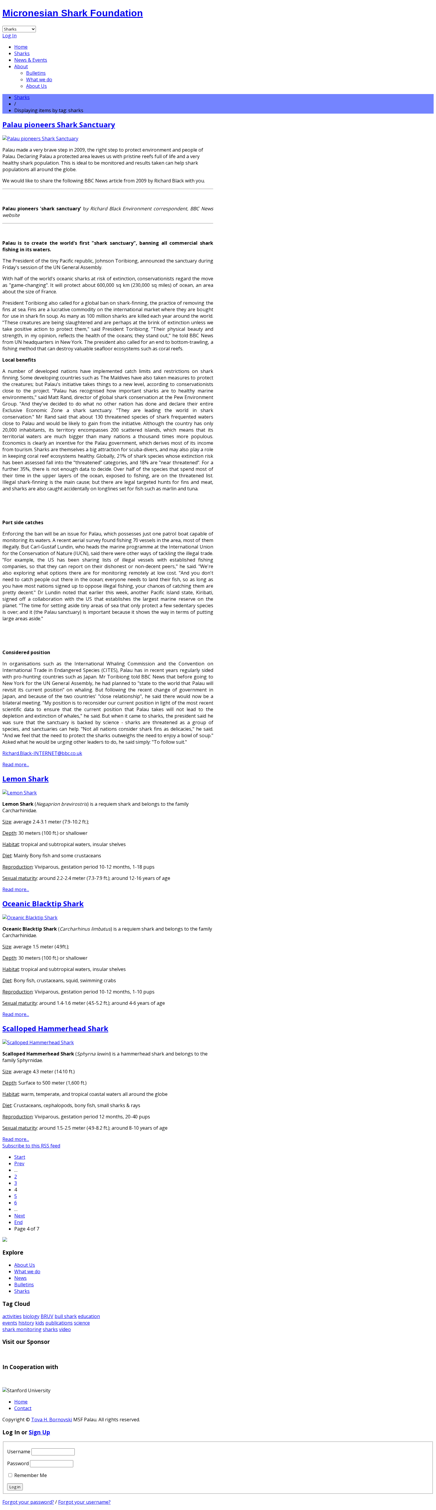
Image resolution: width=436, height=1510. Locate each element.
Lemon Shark (25, 778)
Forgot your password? (28, 1502)
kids (39, 1323)
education (89, 1316)
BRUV (47, 1316)
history (26, 1323)
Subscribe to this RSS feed (31, 1145)
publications (59, 1323)
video (65, 1329)
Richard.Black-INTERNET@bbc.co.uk (42, 753)
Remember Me (30, 1475)
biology (31, 1316)
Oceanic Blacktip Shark (43, 903)
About (21, 66)
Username (18, 1451)
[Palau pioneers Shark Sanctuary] (40, 138)
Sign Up (39, 1432)
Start (19, 1157)
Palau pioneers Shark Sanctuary (58, 124)
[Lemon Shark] (19, 792)
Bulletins (36, 73)
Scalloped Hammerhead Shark (55, 1028)
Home (21, 47)
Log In (9, 35)
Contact (22, 1408)
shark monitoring (22, 1329)
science (82, 1323)
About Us (36, 86)
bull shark (66, 1316)
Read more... (15, 764)
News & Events (30, 60)
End (18, 1222)
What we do (39, 79)
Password (18, 1463)
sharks (50, 1329)
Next (19, 1215)
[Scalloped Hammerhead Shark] (38, 1042)
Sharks (22, 53)
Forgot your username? (84, 1502)
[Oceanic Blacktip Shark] (30, 917)
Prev (19, 1163)
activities (12, 1316)
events (9, 1323)
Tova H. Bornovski (51, 1419)
